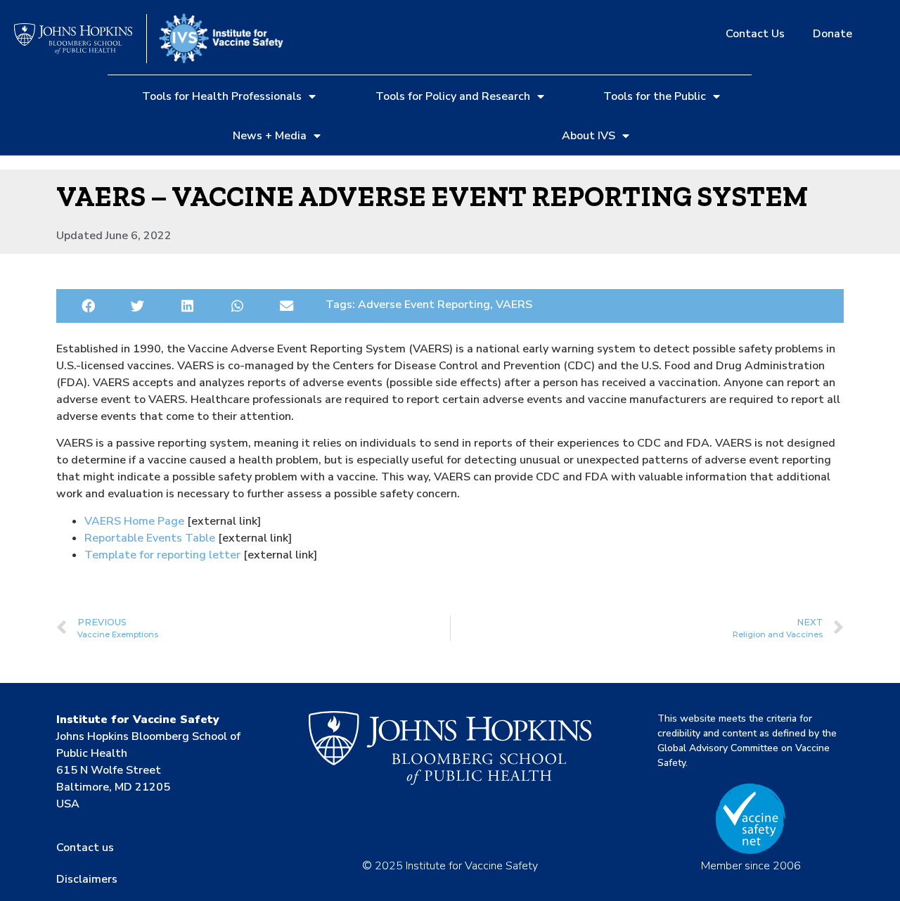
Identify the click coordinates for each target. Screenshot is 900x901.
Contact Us (755, 33)
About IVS (588, 135)
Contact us (85, 847)
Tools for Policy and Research (452, 96)
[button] (88, 306)
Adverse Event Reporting (424, 304)
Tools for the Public (654, 96)
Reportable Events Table (149, 538)
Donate (832, 33)
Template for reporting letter (162, 555)
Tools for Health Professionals (222, 96)
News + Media (270, 135)
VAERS (514, 304)
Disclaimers (86, 879)
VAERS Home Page (134, 521)
